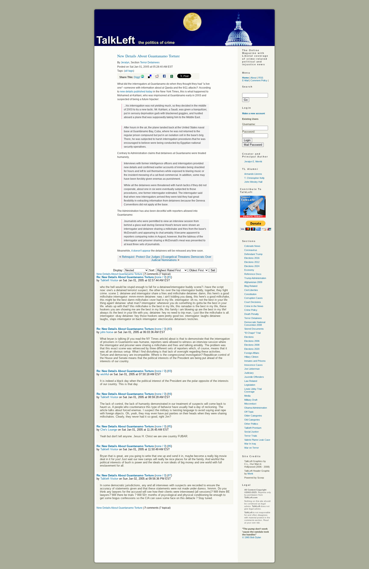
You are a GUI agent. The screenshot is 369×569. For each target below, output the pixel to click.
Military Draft (250, 400)
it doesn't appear (141, 250)
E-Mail (245, 80)
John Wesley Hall (253, 182)
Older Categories (253, 415)
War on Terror (251, 447)
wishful (104, 374)
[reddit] (158, 77)
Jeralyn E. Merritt (253, 161)
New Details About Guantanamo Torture (119, 274)
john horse (106, 332)
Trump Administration (255, 278)
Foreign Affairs (251, 353)
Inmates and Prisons (255, 361)
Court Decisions (252, 302)
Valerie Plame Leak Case (257, 440)
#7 (169, 475)
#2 (169, 328)
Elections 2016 (251, 258)
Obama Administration (255, 407)
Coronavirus (250, 250)
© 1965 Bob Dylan (251, 537)
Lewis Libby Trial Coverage (253, 390)
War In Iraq (250, 443)
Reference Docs (252, 274)
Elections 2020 (251, 349)
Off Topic (249, 411)
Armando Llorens (253, 174)
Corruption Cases (253, 298)
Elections (249, 337)
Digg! (137, 77)
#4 (169, 394)
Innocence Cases (253, 365)
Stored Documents (254, 328)
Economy (249, 270)
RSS (260, 77)
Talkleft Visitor (109, 280)
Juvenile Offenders (254, 377)
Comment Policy (258, 80)
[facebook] (166, 77)
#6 (169, 446)
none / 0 (160, 277)
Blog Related (250, 286)
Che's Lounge (108, 429)
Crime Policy (250, 310)
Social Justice (251, 431)
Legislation (249, 385)
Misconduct (250, 403)
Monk (250, 473)
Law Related (250, 381)
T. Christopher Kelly (254, 178)
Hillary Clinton (251, 357)
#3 (169, 371)
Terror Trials (250, 435)
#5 (169, 426)
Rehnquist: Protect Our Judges (141, 256)
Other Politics (251, 423)
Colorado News (252, 246)
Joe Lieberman (252, 368)
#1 (169, 277)
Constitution (250, 294)
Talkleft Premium (252, 428)
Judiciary (249, 373)
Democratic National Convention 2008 (254, 323)
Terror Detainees (150, 62)
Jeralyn (125, 62)
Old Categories (252, 419)
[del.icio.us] (151, 77)
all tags (129, 70)
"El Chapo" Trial (252, 333)
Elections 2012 (251, 262)
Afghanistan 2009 (253, 282)
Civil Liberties (251, 290)
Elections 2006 (251, 341)
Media (247, 395)
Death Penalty (251, 314)
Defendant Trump (253, 254)
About (253, 77)
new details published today (136, 91)
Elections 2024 (251, 266)
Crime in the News (253, 306)
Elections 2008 (251, 345)
